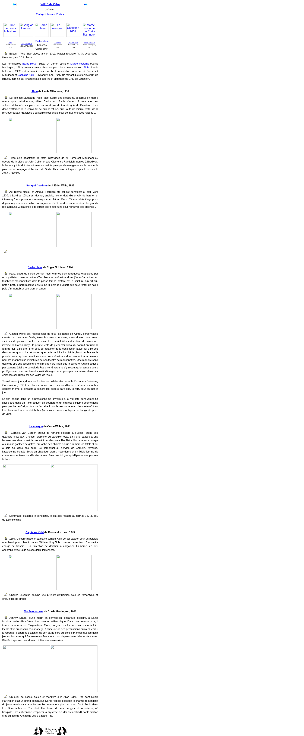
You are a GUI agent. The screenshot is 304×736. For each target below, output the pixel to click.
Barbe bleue (42, 41)
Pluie (10, 42)
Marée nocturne (89, 42)
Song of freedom (26, 44)
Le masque (57, 42)
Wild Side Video (50, 4)
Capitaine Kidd (73, 42)
